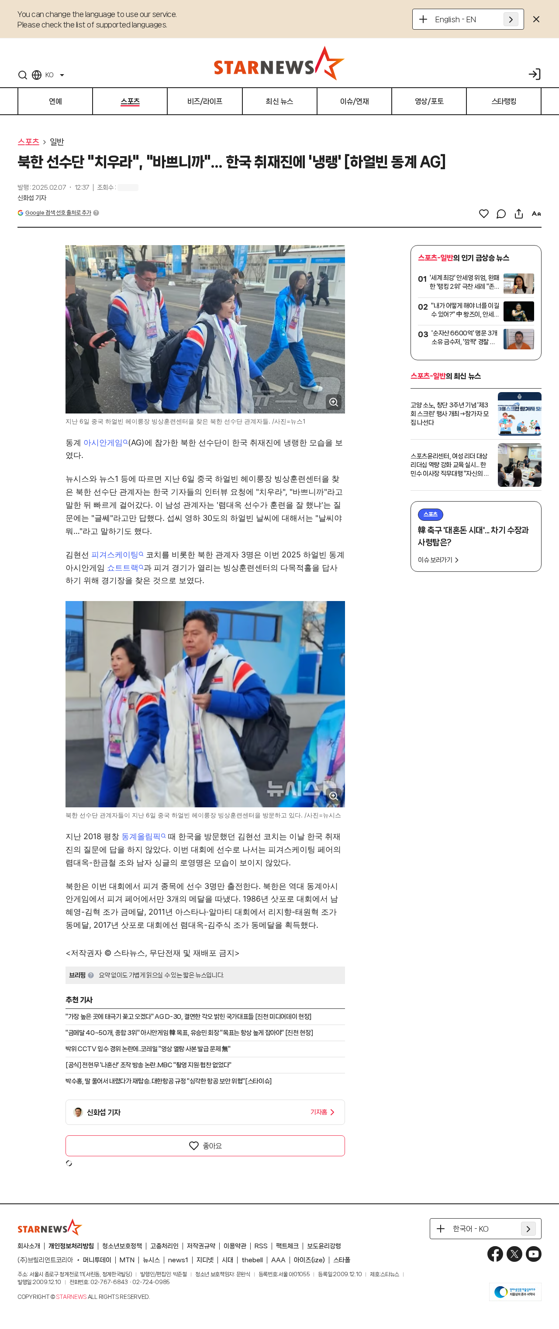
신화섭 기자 (31, 198)
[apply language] (511, 19)
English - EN (455, 19)
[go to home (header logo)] (279, 62)
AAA (278, 1260)
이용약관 (235, 1246)
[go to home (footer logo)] (50, 1227)
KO (49, 75)
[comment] (501, 213)
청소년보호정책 (122, 1246)
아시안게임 (103, 442)
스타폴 (341, 1260)
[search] (22, 75)
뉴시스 (151, 1260)
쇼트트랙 (122, 567)
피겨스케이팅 (114, 554)
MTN (127, 1260)
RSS (261, 1246)
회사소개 (28, 1246)
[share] (519, 213)
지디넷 (205, 1260)
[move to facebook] (495, 1254)
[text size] (536, 213)
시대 (227, 1260)
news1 (178, 1260)
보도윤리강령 (324, 1246)
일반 (57, 142)
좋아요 (212, 1146)
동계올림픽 (141, 836)
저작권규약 (201, 1246)
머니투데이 (97, 1260)
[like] (484, 213)
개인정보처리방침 (71, 1246)
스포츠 (28, 142)
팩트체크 (287, 1246)
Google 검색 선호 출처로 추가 (58, 212)
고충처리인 (164, 1246)
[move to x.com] (514, 1254)
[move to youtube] (534, 1254)
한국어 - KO (471, 1229)
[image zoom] (334, 402)
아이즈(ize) (309, 1260)
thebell (252, 1260)
